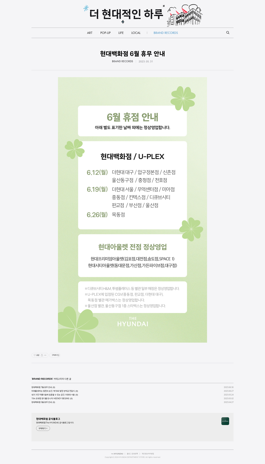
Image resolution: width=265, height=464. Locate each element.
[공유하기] (42, 355)
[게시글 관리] (45, 355)
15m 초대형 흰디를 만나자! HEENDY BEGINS (50, 398)
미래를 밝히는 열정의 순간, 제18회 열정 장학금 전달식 (53, 391)
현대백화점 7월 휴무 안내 (41, 387)
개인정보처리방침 (148, 454)
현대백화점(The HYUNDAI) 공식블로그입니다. (55, 422)
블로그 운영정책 (132, 454)
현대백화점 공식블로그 (48, 418)
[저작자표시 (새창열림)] (58, 355)
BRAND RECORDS (122, 61)
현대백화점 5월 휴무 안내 (41, 402)
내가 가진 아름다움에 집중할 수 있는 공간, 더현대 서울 (53, 394)
